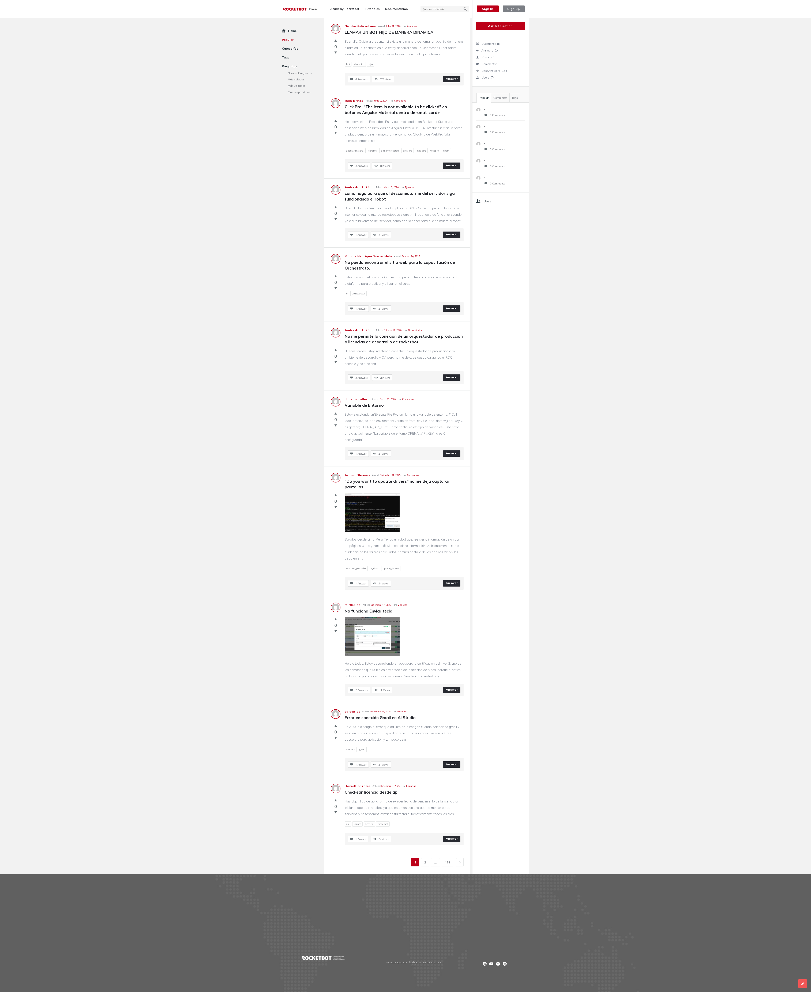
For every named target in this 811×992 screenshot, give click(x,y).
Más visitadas (297, 85)
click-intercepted (390, 150)
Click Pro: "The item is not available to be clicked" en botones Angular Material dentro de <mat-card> (396, 109)
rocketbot (383, 823)
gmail (362, 749)
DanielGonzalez (357, 786)
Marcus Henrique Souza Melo (368, 256)
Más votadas (296, 79)
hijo (371, 64)
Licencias (411, 785)
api (348, 823)
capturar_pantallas (356, 568)
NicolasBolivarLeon (360, 26)
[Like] (335, 40)
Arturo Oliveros (357, 475)
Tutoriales (372, 9)
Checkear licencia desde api (372, 792)
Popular (484, 97)
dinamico (359, 64)
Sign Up (513, 9)
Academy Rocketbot (344, 9)
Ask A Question (500, 26)
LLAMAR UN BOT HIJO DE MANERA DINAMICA (389, 32)
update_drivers (391, 568)
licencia (369, 823)
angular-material (355, 150)
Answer (452, 79)
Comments (500, 97)
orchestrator (358, 293)
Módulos (402, 604)
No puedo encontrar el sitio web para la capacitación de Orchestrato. (400, 265)
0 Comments (497, 115)
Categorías (290, 48)
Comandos (400, 100)
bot (348, 64)
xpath (446, 150)
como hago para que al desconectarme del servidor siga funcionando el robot (400, 196)
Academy (412, 26)
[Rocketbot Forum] (303, 9)
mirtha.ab (353, 605)
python (374, 568)
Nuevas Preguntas (300, 73)
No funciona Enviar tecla (368, 611)
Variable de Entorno (364, 405)
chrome (372, 150)
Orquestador (415, 330)
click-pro (407, 150)
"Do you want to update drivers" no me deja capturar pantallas (397, 484)
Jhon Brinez (354, 101)
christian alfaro (357, 399)
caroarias (352, 711)
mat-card (421, 150)
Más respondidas (299, 92)
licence (357, 823)
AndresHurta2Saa (359, 187)
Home (292, 31)
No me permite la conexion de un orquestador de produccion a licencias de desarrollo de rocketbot (404, 339)
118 (447, 862)
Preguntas (289, 66)
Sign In (487, 9)
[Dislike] (335, 52)
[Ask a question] (802, 983)
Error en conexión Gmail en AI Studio (380, 717)
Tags (515, 97)
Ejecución (410, 187)
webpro (434, 150)
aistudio (350, 749)
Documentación (396, 9)
